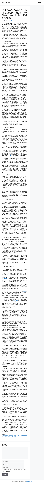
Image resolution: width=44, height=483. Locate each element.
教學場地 (24, 291)
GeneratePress (29, 481)
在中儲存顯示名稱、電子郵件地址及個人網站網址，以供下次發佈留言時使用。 (15, 470)
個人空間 (10, 155)
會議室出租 (15, 300)
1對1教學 (6, 278)
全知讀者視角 (6, 2)
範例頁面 (39, 2)
